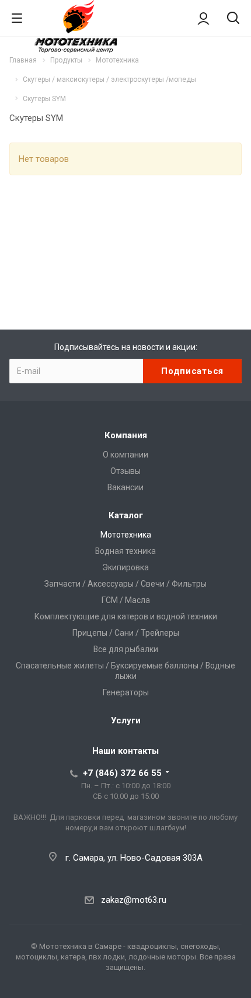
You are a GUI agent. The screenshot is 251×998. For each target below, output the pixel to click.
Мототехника (125, 534)
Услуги (126, 720)
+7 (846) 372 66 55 (122, 773)
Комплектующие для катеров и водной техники (125, 616)
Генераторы (126, 692)
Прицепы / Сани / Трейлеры (125, 632)
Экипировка (125, 567)
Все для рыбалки (125, 649)
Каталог (126, 515)
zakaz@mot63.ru (133, 900)
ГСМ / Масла (126, 600)
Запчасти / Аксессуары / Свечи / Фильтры (125, 583)
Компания (125, 435)
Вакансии (125, 487)
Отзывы (125, 471)
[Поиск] (233, 19)
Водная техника (125, 551)
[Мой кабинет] (203, 18)
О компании (125, 454)
